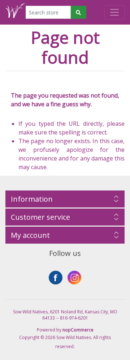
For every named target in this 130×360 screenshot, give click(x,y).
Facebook (55, 277)
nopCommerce (78, 330)
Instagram (74, 277)
